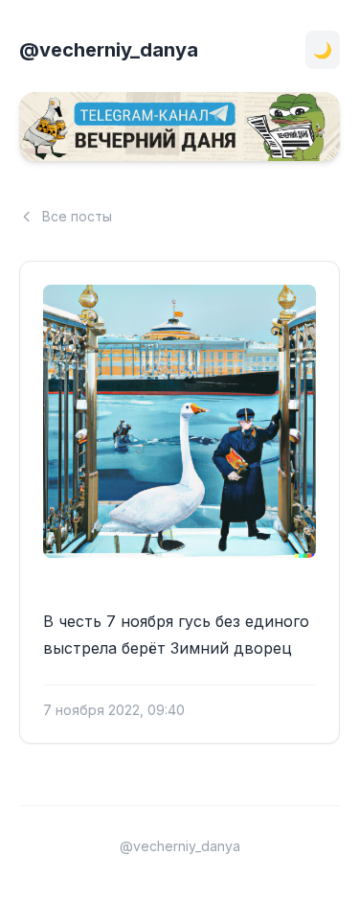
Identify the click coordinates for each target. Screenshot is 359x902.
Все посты (77, 216)
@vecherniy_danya (108, 49)
